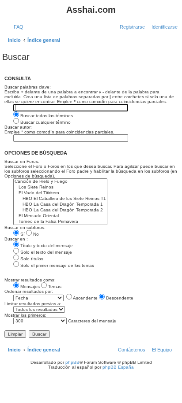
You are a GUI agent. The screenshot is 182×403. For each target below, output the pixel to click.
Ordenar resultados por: (28, 291)
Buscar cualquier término (45, 122)
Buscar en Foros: (21, 161)
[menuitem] (16, 27)
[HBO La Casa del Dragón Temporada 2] (60, 210)
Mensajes (29, 286)
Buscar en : (16, 239)
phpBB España (118, 367)
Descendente (119, 298)
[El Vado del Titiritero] (60, 193)
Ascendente (85, 298)
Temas (54, 286)
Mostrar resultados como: (30, 279)
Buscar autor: (18, 127)
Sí (22, 234)
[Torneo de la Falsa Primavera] (60, 222)
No (35, 234)
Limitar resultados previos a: (32, 303)
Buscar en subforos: (25, 227)
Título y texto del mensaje (46, 245)
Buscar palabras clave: (27, 87)
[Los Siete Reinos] (60, 187)
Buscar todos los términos (46, 115)
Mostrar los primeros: (25, 315)
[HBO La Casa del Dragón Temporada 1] (60, 204)
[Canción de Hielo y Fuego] (60, 182)
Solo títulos (31, 258)
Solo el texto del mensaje (45, 252)
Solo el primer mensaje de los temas (56, 265)
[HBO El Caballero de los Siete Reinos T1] (60, 199)
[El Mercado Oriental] (60, 216)
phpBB (72, 362)
